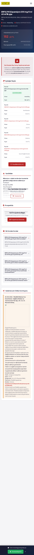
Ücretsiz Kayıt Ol (16, 551)
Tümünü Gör (18, 196)
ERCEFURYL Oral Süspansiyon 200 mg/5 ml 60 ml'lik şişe (16, 149)
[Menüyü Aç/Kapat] (31, 3)
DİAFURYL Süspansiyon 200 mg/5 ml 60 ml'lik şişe (16, 107)
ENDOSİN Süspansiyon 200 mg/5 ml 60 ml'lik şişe (16, 134)
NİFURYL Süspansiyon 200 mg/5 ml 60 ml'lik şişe (16, 121)
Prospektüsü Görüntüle (17, 219)
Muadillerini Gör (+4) (17, 164)
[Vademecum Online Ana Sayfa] (5, 3)
